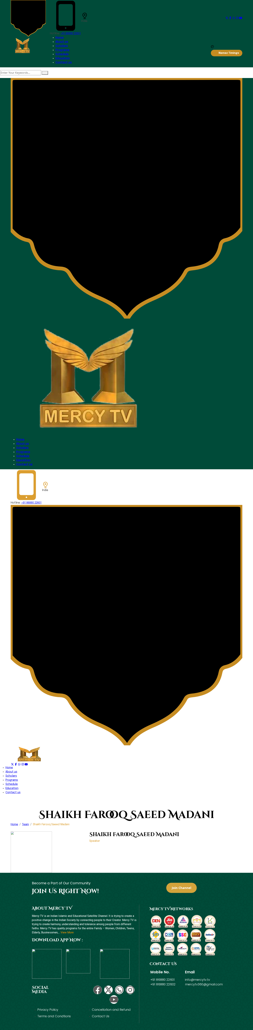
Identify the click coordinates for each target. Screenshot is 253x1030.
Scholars (61, 45)
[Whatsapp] (119, 990)
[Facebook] (97, 990)
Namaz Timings (229, 53)
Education (62, 58)
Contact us (63, 62)
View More (67, 932)
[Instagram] (130, 990)
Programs (62, 50)
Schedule (62, 54)
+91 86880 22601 (70, 33)
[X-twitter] (108, 990)
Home (59, 37)
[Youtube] (114, 999)
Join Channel (181, 888)
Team (25, 824)
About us (61, 41)
